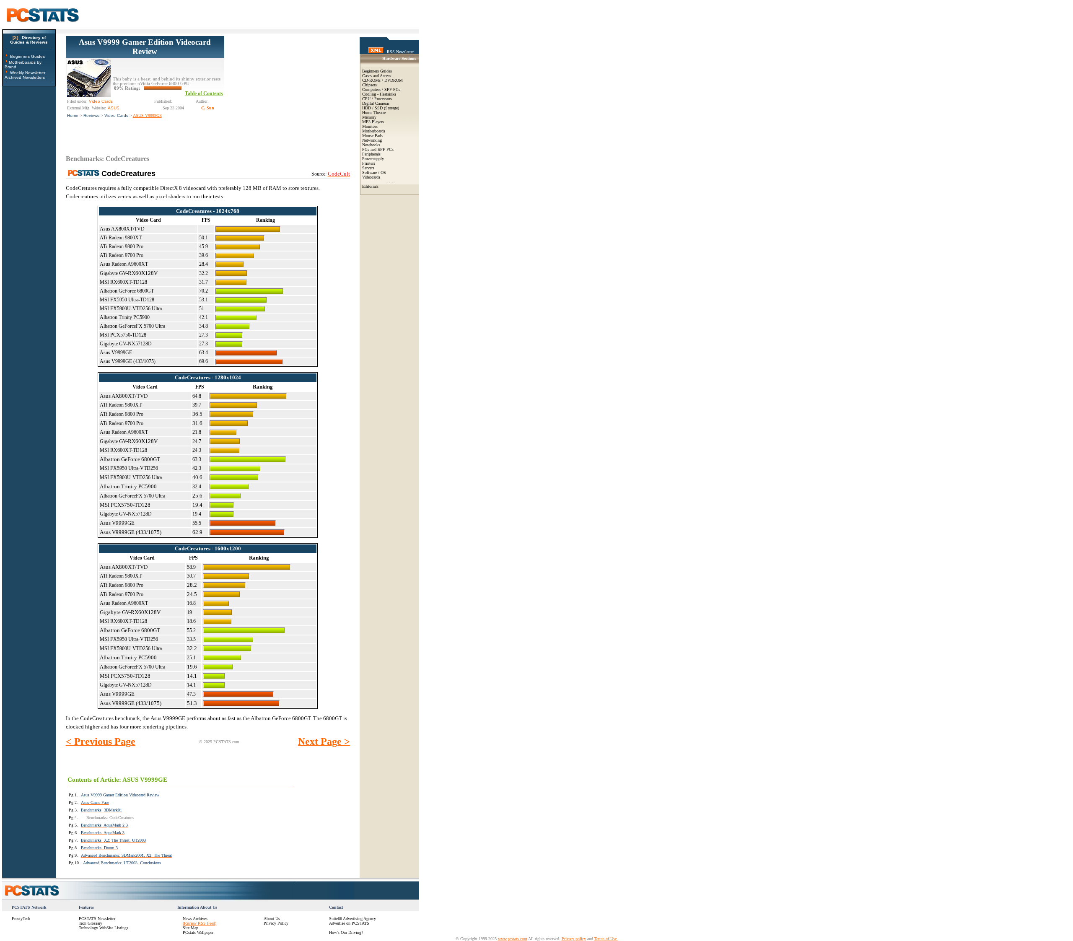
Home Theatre (374, 112)
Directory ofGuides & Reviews (29, 39)
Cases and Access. (377, 75)
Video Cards (116, 115)
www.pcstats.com (512, 938)
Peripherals (371, 154)
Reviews (91, 115)
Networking (372, 140)
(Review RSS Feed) (199, 923)
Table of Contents (204, 93)
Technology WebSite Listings (103, 927)
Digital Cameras (375, 103)
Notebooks (371, 145)
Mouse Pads (372, 135)
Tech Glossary (90, 923)
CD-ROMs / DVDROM (382, 80)
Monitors (370, 126)
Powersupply (373, 158)
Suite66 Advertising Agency (352, 918)
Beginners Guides (27, 56)
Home (72, 115)
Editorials (370, 186)
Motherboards (373, 131)
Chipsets (369, 85)
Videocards (371, 177)
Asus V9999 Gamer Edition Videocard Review (145, 47)
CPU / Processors (377, 98)
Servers (368, 168)
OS (383, 172)
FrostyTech (21, 918)
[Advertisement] (287, 88)
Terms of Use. (606, 938)
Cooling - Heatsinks (379, 94)
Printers (368, 163)
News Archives (195, 918)
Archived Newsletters (25, 77)
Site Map (190, 927)
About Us (272, 918)
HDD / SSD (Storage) (380, 108)
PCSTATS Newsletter (97, 918)
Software (369, 172)
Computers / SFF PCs (381, 89)
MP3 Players (373, 121)
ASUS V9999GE (147, 115)
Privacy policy (574, 938)
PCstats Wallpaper (198, 932)
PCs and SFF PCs (378, 149)
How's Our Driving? (346, 932)
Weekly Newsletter (27, 72)
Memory (369, 117)
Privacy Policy (276, 923)
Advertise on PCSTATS (349, 923)
